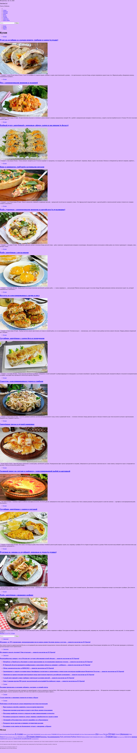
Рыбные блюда (76, 737)
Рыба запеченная (65, 737)
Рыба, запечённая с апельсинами (14, 252)
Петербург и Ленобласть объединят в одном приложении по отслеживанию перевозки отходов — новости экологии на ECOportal (47, 662)
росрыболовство (26, 738)
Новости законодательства (89, 734)
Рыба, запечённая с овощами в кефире (16, 595)
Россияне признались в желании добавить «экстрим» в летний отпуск (24, 687)
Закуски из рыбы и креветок (45, 734)
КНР (58, 734)
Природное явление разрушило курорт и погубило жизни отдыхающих (28, 710)
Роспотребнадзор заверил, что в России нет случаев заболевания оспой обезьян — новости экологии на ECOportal (39, 658)
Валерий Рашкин (11, 734)
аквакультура (127, 736)
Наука (83, 734)
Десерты (28, 734)
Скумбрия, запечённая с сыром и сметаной (18, 509)
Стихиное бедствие (98, 736)
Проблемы (20, 736)
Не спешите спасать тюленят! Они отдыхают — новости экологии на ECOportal (27, 652)
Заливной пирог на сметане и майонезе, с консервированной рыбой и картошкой (35, 471)
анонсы (134, 737)
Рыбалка (5, 11)
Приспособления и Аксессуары (11, 736)
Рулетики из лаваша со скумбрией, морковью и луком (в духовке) (28, 552)
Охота (4, 10)
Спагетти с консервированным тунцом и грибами (21, 381)
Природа (2, 737)
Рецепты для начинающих (50, 737)
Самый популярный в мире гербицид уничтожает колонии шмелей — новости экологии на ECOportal (38, 678)
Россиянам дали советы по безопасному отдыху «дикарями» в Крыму (27, 726)
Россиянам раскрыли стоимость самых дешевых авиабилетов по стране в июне (30, 716)
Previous (2, 633)
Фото (4, 14)
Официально (124, 734)
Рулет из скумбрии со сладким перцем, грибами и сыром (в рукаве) (29, 40)
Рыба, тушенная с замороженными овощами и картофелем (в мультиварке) (32, 209)
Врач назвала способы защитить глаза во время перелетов (23, 707)
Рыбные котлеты (85, 736)
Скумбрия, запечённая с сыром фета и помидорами (22, 338)
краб (12, 738)
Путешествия (33, 736)
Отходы (117, 734)
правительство (17, 738)
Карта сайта (6, 20)
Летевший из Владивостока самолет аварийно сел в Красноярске (25, 720)
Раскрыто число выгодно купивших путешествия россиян (23, 723)
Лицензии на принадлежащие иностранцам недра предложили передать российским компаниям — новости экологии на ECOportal (48, 674)
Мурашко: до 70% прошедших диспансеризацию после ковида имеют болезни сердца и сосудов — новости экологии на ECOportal (45, 642)
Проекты (24, 736)
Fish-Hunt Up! (3, 3)
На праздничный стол (76, 734)
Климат (60, 734)
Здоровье (54, 734)
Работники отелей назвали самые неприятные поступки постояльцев (24, 703)
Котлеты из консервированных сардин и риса (19, 295)
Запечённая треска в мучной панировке (17, 424)
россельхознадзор (35, 738)
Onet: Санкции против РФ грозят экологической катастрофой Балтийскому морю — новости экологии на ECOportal (44, 681)
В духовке (19, 734)
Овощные (101, 734)
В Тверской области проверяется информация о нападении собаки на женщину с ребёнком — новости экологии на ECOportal (46, 665)
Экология (5, 18)
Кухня (5, 16)
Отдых (111, 734)
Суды (104, 736)
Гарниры (24, 734)
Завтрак (31, 734)
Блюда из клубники (4, 734)
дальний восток (3, 738)
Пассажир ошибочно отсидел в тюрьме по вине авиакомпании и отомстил (28, 713)
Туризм (5, 17)
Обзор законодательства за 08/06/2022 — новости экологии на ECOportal (28, 668)
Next (13, 633)
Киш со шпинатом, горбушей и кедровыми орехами (22, 167)
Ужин (115, 737)
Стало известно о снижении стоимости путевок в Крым (19, 697)
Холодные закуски (120, 736)
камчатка (9, 738)
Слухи (90, 736)
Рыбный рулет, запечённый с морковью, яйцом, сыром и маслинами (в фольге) (34, 125)
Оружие (5, 13)
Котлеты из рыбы (66, 734)
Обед (97, 734)
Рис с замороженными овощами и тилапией (19, 83)
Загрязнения (37, 734)
